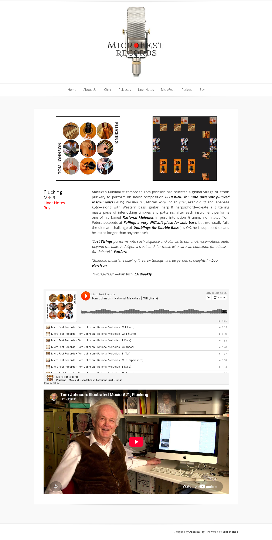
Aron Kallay (197, 532)
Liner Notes (54, 202)
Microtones (230, 532)
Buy (47, 207)
